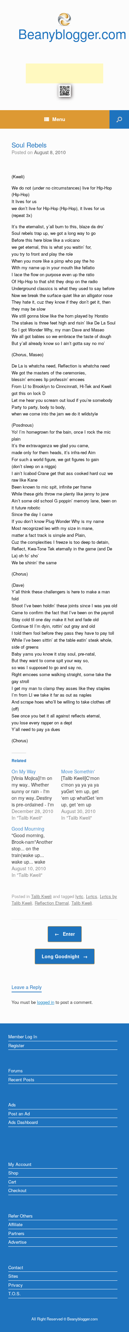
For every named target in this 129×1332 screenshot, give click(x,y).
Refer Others (20, 1216)
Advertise (17, 1242)
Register (16, 1045)
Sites (13, 1276)
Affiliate (15, 1224)
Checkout (17, 1190)
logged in (45, 1002)
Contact (15, 1267)
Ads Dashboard (23, 1122)
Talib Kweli (41, 896)
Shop (13, 1173)
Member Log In (22, 1036)
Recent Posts (21, 1079)
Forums (15, 1070)
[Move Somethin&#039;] (86, 794)
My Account (19, 1164)
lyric (79, 896)
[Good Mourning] (36, 851)
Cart (12, 1182)
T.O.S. (14, 1293)
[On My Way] (36, 794)
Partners (16, 1233)
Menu (58, 119)
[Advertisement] (64, 73)
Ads (12, 1104)
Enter (65, 933)
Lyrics (91, 896)
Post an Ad (19, 1113)
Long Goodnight (65, 956)
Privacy (15, 1285)
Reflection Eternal (52, 903)
